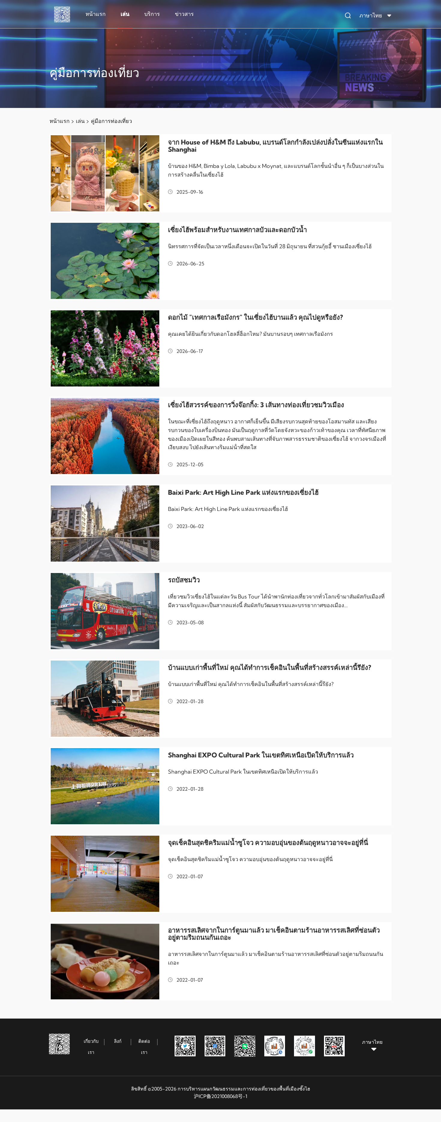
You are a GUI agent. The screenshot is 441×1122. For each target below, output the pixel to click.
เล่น (125, 13)
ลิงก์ (118, 1041)
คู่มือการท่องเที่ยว (111, 121)
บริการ (152, 13)
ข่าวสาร (184, 13)
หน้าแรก (96, 13)
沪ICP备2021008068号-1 (220, 1096)
